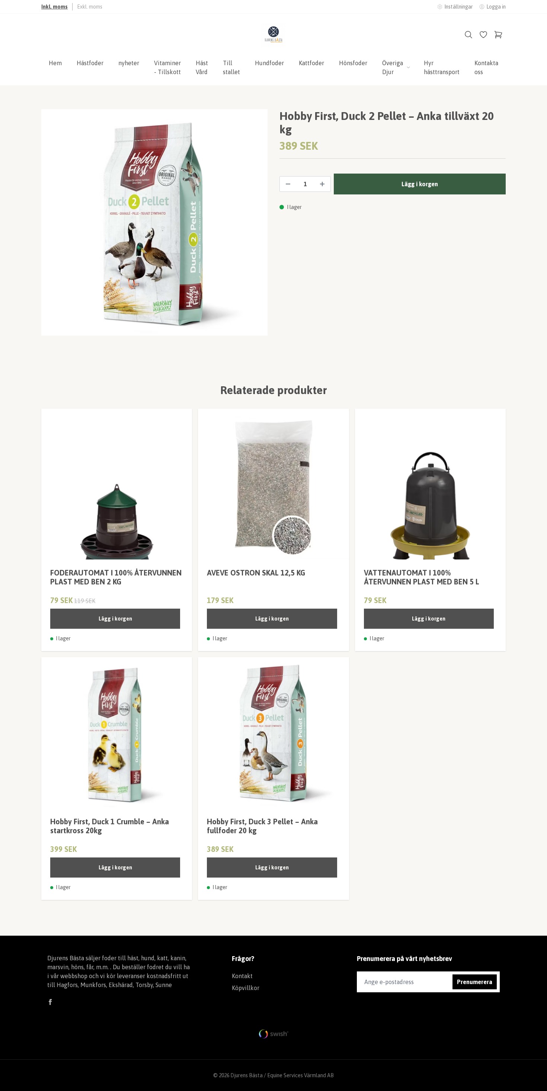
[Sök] (468, 34)
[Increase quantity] (322, 184)
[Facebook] (50, 1002)
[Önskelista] (483, 34)
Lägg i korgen (115, 619)
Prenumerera (474, 982)
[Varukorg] (498, 34)
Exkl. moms (89, 7)
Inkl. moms (54, 7)
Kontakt (242, 976)
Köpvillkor (245, 987)
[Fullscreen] (154, 222)
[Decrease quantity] (288, 184)
